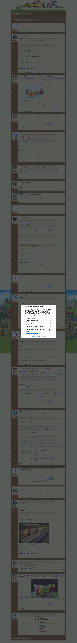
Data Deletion (33, 336)
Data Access (38, 336)
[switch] (49, 320)
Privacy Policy (43, 336)
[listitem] (38, 318)
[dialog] (38, 321)
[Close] (54, 306)
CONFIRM (32, 333)
